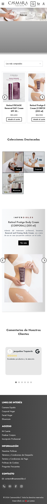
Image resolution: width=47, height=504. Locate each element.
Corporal (38, 169)
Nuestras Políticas (9, 451)
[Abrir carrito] (38, 3)
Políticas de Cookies (10, 462)
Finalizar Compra (8, 435)
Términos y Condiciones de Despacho (17, 455)
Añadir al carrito (14, 119)
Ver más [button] (23, 243)
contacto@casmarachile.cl (15, 478)
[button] (43, 3)
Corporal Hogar (8, 411)
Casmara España (8, 407)
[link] (14, 97)
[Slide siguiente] (42, 97)
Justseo (32, 501)
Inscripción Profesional (11, 439)
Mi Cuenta (6, 431)
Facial (18, 169)
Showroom (16, 190)
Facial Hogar (7, 415)
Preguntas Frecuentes (11, 466)
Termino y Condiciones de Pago (15, 458)
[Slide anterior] (4, 97)
